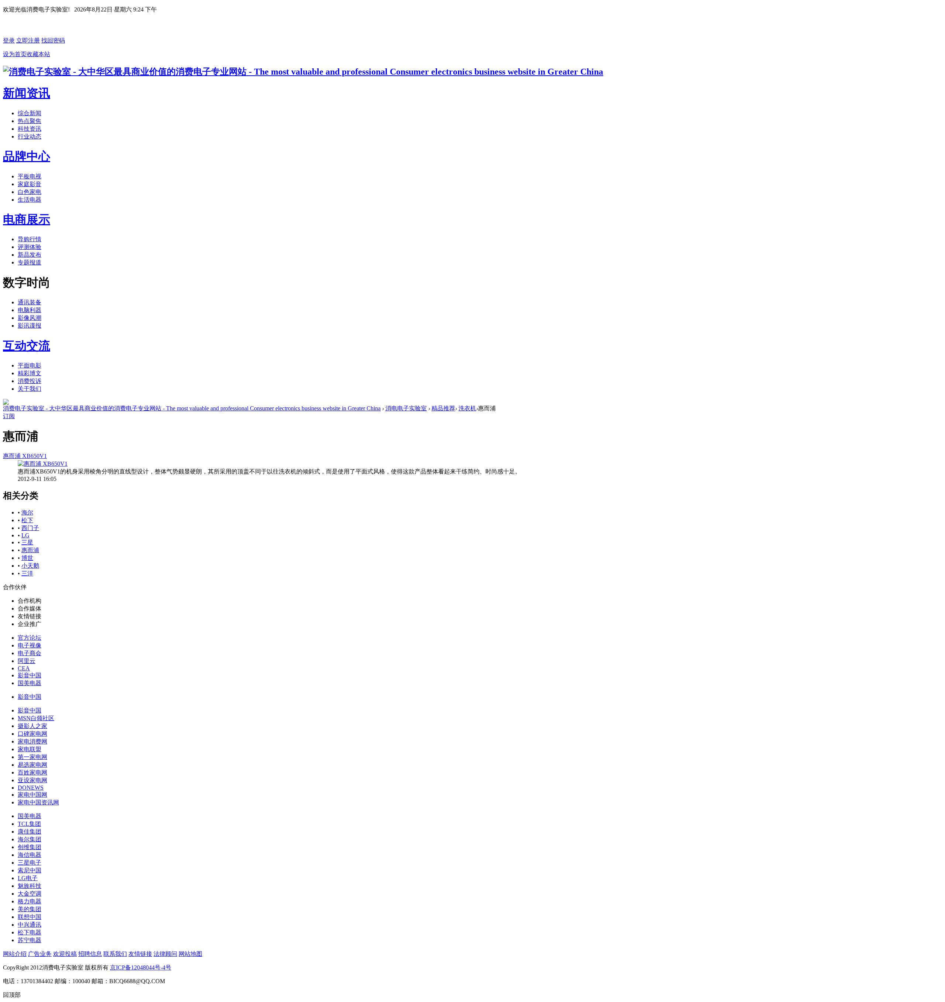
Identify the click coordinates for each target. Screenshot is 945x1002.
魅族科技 (29, 886)
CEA (24, 668)
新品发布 (29, 255)
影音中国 (29, 675)
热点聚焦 (29, 121)
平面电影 (29, 365)
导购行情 (29, 239)
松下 (27, 520)
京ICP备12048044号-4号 (140, 967)
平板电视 (29, 176)
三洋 (27, 573)
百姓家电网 (32, 772)
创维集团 (29, 847)
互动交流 (26, 345)
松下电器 (29, 932)
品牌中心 (26, 156)
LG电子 (28, 878)
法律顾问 (165, 954)
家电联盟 (29, 749)
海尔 (27, 512)
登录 (9, 40)
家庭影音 (29, 184)
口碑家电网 (32, 734)
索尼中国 (29, 870)
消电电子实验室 (406, 408)
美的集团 (29, 909)
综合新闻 (29, 113)
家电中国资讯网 (38, 802)
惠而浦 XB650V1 (25, 456)
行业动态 (29, 136)
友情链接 (140, 954)
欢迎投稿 (65, 954)
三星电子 (29, 862)
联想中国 (29, 917)
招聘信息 (90, 954)
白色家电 (29, 192)
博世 (27, 558)
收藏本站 (38, 54)
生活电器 (29, 199)
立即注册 (28, 40)
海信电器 (29, 855)
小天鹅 (30, 565)
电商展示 (26, 219)
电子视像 (29, 645)
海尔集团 (29, 839)
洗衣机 (467, 408)
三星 (27, 542)
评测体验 (29, 247)
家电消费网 (32, 741)
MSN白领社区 (36, 718)
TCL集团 (29, 824)
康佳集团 (29, 831)
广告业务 (40, 954)
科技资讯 (29, 129)
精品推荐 (443, 408)
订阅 (9, 416)
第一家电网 (32, 757)
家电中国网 (32, 794)
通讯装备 (29, 302)
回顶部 (12, 995)
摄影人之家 (32, 726)
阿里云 (26, 661)
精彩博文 (29, 373)
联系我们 (115, 954)
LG (25, 535)
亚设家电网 (32, 780)
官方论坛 (29, 638)
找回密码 (53, 40)
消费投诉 (29, 381)
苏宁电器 (29, 940)
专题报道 (29, 262)
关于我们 (29, 389)
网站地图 (190, 954)
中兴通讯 (29, 924)
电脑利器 (29, 310)
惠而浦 (30, 550)
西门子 (30, 528)
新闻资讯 (26, 93)
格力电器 (29, 901)
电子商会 (29, 653)
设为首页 (15, 54)
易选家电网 (32, 765)
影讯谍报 (29, 325)
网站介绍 (15, 954)
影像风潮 (29, 318)
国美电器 (29, 683)
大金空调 (29, 893)
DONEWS (31, 787)
